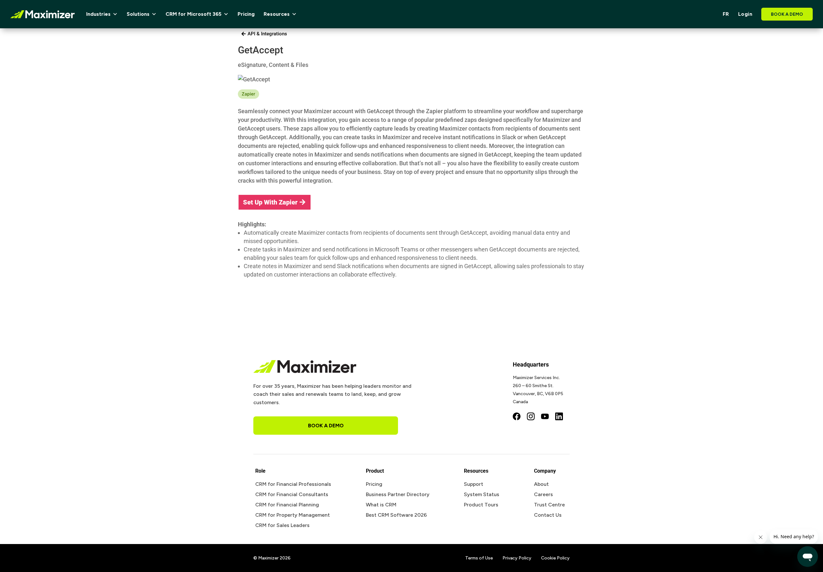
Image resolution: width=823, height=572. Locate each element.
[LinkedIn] (559, 417)
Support (473, 484)
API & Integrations (267, 34)
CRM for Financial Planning (287, 505)
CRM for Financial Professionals (293, 484)
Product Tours (481, 505)
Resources (277, 14)
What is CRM (381, 505)
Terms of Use (479, 558)
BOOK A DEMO (787, 14)
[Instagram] (531, 417)
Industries (98, 14)
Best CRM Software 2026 (396, 515)
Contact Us (548, 515)
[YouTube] (545, 417)
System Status (481, 494)
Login (745, 14)
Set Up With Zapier (270, 202)
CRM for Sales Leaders (282, 525)
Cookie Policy (555, 558)
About (541, 484)
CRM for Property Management (292, 515)
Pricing (246, 14)
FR (726, 14)
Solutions (138, 14)
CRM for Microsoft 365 (194, 14)
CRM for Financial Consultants (291, 494)
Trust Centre (549, 505)
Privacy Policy (516, 558)
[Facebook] (516, 417)
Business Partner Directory (398, 494)
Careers (543, 494)
